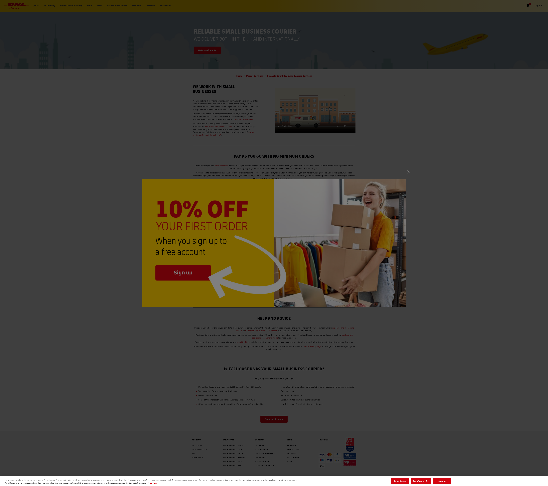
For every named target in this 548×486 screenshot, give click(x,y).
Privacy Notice (152, 483)
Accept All (442, 481)
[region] (274, 481)
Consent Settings (400, 481)
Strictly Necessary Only (421, 481)
